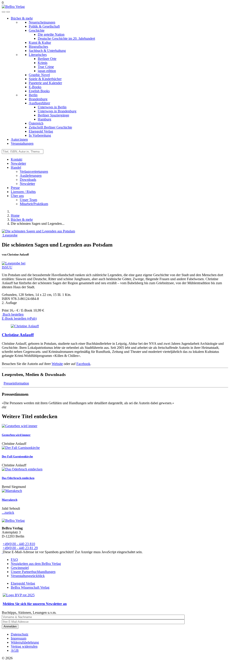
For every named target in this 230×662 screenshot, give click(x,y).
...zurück (8, 512)
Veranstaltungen (22, 143)
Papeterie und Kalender (45, 83)
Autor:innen (19, 139)
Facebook (83, 364)
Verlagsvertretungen (34, 171)
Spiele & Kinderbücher (45, 79)
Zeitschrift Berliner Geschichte (50, 127)
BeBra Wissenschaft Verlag (30, 587)
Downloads (28, 179)
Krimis (42, 63)
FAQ (14, 559)
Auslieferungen (31, 175)
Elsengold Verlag (41, 131)
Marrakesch (9, 499)
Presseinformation (16, 383)
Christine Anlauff (18, 334)
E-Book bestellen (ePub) (19, 318)
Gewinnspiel (20, 568)
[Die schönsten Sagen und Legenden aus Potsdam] (38, 231)
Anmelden (10, 626)
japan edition (47, 71)
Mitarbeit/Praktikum (34, 204)
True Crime (46, 67)
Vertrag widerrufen (24, 646)
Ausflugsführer (39, 103)
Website (57, 364)
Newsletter (18, 163)
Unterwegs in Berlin (52, 107)
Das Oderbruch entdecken (18, 478)
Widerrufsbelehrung (25, 642)
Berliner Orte (47, 59)
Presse (15, 188)
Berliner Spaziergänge (53, 115)
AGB (15, 650)
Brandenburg (38, 99)
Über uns (17, 196)
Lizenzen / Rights (23, 192)
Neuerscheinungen (42, 22)
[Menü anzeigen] (8, 12)
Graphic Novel (39, 75)
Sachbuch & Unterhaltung (47, 50)
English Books (39, 91)
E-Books (35, 87)
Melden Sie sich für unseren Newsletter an (35, 604)
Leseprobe (10, 235)
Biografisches (38, 46)
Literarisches (38, 55)
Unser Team (28, 200)
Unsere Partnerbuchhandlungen (33, 572)
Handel (16, 167)
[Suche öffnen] (3, 12)
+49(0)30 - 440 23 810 (19, 544)
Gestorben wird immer (16, 435)
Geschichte (36, 30)
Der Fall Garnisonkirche (17, 456)
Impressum (18, 638)
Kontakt (16, 159)
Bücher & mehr (22, 18)
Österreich (36, 123)
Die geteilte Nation (51, 34)
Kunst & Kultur (40, 42)
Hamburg (44, 119)
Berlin (33, 95)
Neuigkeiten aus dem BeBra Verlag (36, 564)
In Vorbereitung (40, 135)
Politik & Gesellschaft (44, 26)
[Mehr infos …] (25, 326)
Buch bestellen (13, 314)
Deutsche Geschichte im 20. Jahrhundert (66, 38)
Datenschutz (19, 634)
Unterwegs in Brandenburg (57, 111)
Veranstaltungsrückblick (28, 576)
